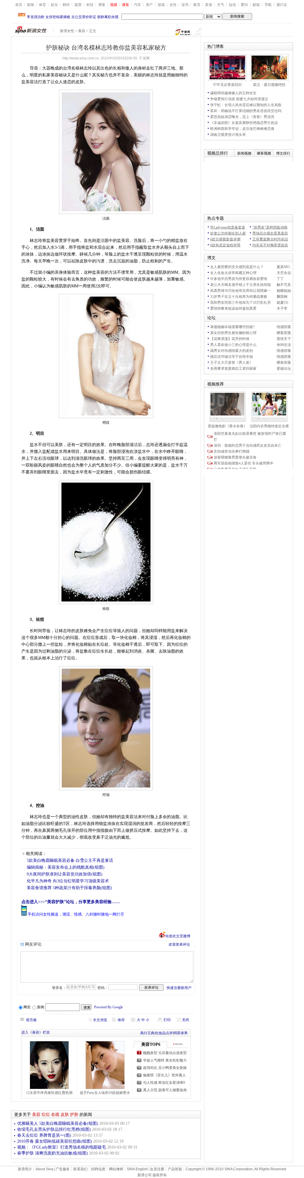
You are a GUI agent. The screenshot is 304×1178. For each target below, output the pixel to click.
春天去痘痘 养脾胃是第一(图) (44, 1135)
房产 (149, 5)
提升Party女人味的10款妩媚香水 (105, 1093)
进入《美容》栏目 (35, 1032)
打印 (167, 1020)
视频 (113, 5)
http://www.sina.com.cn (80, 58)
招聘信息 (98, 1169)
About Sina (44, 1169)
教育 (196, 5)
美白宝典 (147, 1033)
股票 (78, 5)
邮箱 (256, 5)
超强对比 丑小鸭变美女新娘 (165, 1068)
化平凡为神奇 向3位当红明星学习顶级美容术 (68, 881)
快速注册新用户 (179, 988)
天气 (220, 5)
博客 (101, 5)
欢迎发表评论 (179, 944)
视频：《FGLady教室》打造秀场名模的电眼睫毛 (61, 1147)
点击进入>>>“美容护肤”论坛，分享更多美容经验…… (70, 902)
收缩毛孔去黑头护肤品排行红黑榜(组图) (54, 1129)
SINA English (137, 1169)
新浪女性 (67, 31)
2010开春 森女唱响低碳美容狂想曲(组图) (54, 1141)
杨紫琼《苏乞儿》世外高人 (164, 1075)
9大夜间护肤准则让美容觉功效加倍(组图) (64, 874)
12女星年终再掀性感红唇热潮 (49, 1093)
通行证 (281, 5)
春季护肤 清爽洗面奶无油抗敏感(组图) (52, 1153)
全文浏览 (100, 1020)
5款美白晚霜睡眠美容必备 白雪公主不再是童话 (70, 860)
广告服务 (63, 1169)
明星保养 (180, 1033)
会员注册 (157, 1169)
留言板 (31, 1020)
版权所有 (160, 1175)
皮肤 (65, 1114)
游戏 (161, 5)
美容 (81, 31)
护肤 (74, 1114)
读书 (185, 5)
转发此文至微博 (177, 936)
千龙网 (144, 58)
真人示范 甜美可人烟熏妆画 (165, 1090)
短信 (232, 5)
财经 (66, 5)
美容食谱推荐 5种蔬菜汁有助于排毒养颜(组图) (69, 888)
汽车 (137, 5)
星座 (208, 5)
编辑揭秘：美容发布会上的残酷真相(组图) (65, 867)
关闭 (185, 1020)
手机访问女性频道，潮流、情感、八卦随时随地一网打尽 (76, 914)
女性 (173, 5)
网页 (27, 1007)
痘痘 (46, 1114)
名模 (55, 1114)
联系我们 (80, 1169)
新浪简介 (25, 1169)
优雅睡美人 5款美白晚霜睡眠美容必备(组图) (57, 1123)
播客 (125, 5)
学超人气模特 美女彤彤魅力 (165, 1060)
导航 (268, 5)
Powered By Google (108, 1007)
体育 (42, 5)
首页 (18, 5)
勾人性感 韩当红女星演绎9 (164, 1083)
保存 (121, 1020)
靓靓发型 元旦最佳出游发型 (165, 1053)
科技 (90, 5)
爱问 (244, 5)
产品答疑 (175, 1169)
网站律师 (116, 1169)
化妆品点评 (164, 1033)
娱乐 (54, 5)
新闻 (30, 5)
